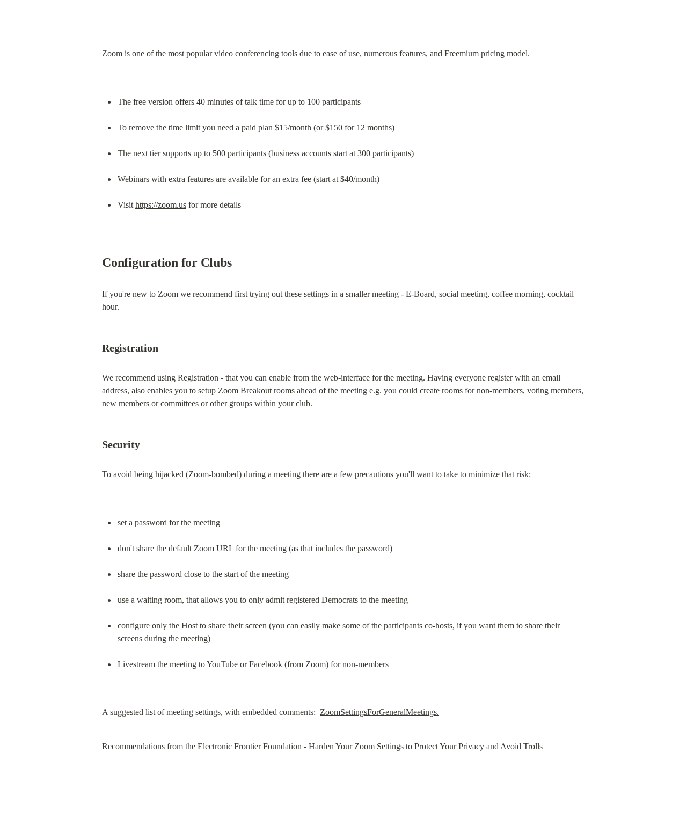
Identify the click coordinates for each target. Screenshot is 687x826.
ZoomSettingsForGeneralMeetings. (379, 712)
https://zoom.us (160, 204)
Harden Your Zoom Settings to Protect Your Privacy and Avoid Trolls (426, 746)
